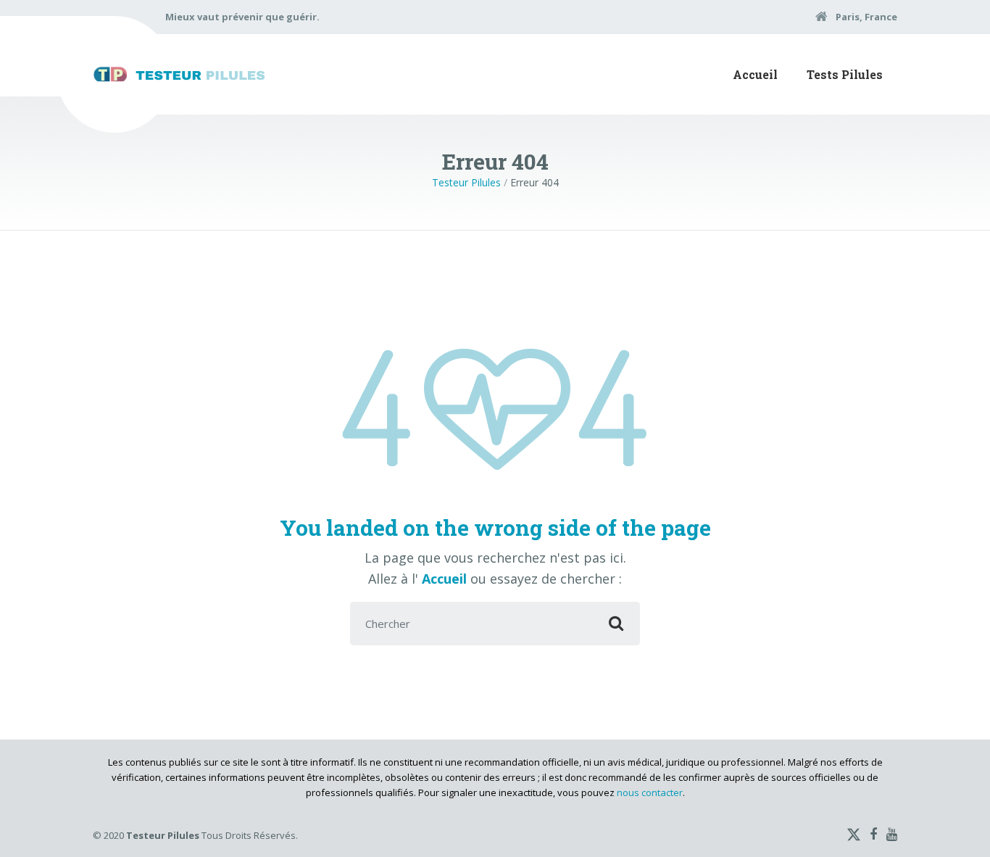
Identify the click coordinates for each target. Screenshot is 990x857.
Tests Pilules (845, 74)
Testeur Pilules (466, 182)
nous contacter (650, 792)
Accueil (755, 74)
